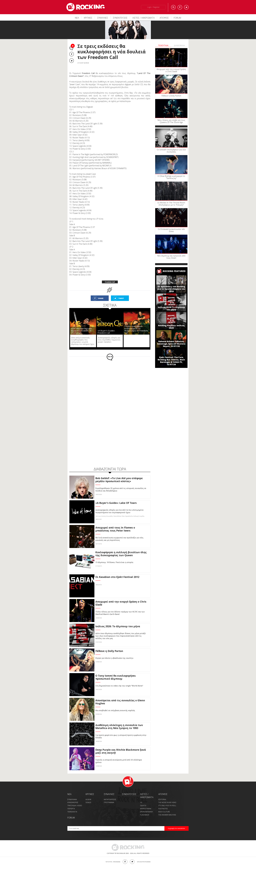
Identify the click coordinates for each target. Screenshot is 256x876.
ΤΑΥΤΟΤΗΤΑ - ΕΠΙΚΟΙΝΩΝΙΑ (113, 862)
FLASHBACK (144, 815)
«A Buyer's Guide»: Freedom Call (106, 331)
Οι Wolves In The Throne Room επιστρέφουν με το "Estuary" (171, 203)
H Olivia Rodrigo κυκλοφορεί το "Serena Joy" (171, 177)
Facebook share (71, 54)
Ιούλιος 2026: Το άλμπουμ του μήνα (171, 308)
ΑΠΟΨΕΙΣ (164, 17)
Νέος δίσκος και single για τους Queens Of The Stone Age (171, 121)
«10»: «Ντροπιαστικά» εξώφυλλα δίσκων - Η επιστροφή (81, 330)
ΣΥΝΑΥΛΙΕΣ (102, 17)
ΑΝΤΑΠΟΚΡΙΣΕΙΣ (110, 799)
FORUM (177, 17)
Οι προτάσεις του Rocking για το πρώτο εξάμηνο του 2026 (171, 289)
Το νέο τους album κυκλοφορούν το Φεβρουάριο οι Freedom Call (136, 329)
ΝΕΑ (77, 17)
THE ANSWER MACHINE (167, 815)
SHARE (100, 298)
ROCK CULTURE (164, 812)
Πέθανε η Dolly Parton (171, 95)
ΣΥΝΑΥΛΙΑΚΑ (72, 799)
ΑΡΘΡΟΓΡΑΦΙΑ (145, 809)
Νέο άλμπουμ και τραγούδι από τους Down (171, 256)
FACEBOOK (125, 861)
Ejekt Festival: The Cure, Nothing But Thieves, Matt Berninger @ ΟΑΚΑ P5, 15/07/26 (171, 361)
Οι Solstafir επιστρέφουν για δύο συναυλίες (171, 150)
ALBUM (88, 799)
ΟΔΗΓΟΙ (143, 805)
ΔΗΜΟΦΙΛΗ (179, 45)
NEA (69, 794)
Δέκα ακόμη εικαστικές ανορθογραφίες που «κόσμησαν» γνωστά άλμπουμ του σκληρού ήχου (82, 340)
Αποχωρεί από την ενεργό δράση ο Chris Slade (171, 70)
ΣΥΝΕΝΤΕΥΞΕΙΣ (120, 17)
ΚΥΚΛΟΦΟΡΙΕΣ (72, 802)
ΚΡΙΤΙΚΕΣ (88, 17)
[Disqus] (109, 387)
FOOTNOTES (163, 809)
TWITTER (132, 861)
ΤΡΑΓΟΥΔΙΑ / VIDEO (74, 805)
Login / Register (153, 7)
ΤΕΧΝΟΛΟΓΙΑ (72, 812)
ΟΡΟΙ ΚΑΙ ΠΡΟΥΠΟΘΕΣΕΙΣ (143, 862)
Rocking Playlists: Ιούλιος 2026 (171, 326)
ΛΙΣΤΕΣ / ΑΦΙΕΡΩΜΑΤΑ (143, 17)
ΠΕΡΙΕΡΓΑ (71, 809)
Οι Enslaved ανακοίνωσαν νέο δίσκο (171, 230)
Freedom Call (110, 282)
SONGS (88, 802)
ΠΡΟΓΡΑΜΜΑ (109, 802)
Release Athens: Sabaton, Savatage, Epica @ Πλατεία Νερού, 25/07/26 (171, 344)
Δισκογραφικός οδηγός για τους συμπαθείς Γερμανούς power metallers (109, 339)
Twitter (186, 7)
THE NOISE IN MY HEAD (167, 802)
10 (141, 802)
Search (173, 7)
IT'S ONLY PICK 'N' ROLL (167, 805)
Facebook (180, 7)
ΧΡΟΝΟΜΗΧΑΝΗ (146, 812)
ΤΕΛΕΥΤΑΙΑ (163, 45)
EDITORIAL (162, 799)
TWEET (121, 298)
